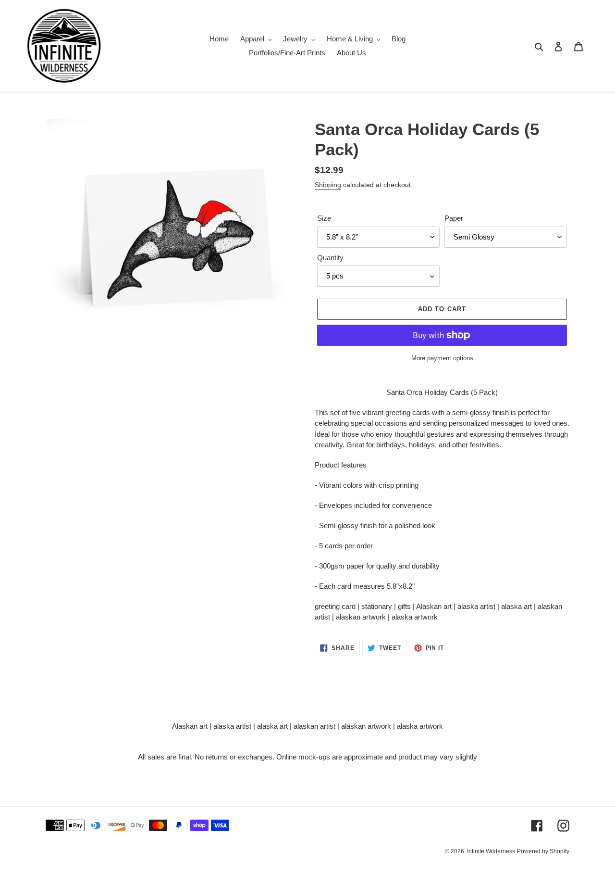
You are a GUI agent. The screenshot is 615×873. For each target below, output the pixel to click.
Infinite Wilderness (491, 851)
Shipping (328, 185)
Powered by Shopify (543, 851)
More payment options (442, 358)
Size (324, 218)
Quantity (330, 257)
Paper (453, 218)
